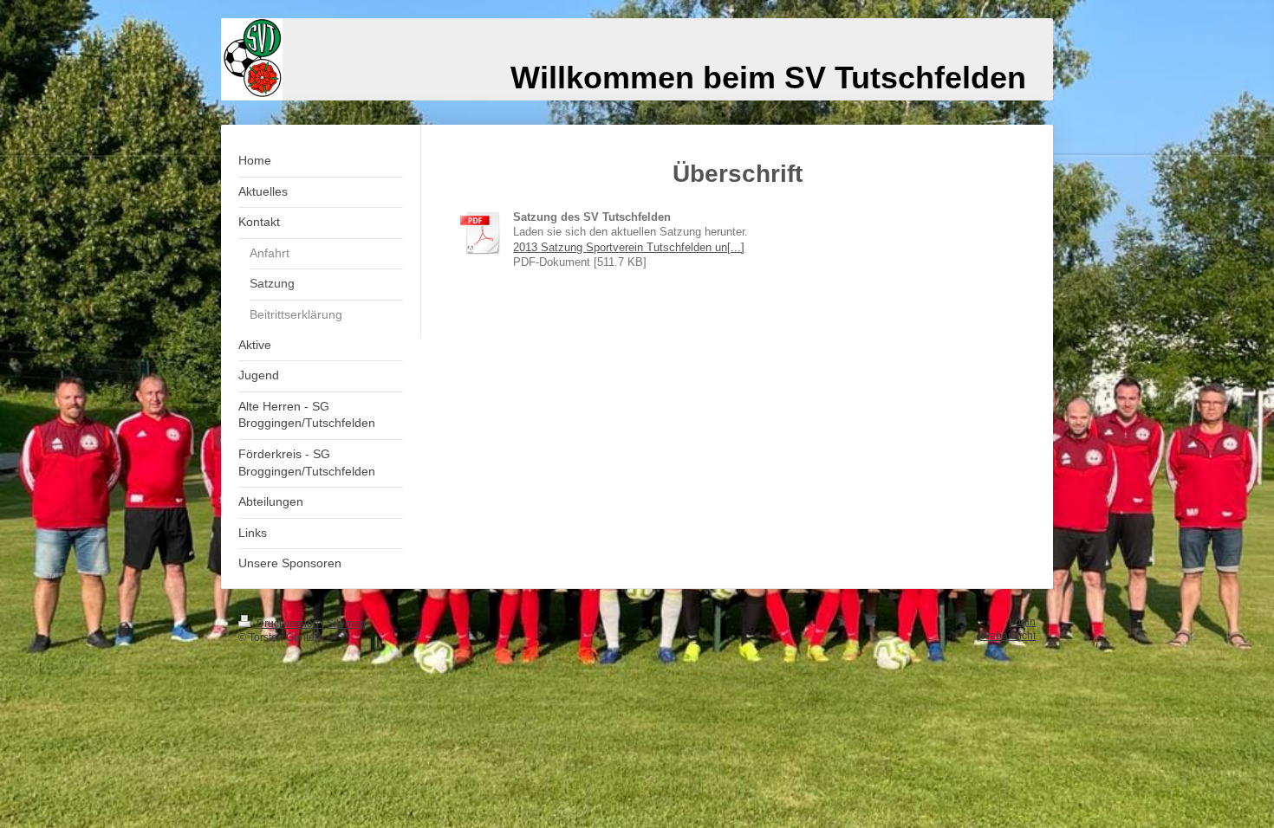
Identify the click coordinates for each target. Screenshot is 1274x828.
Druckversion (288, 623)
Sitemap (346, 623)
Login (1022, 621)
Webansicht (1008, 635)
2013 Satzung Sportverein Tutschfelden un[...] (628, 248)
